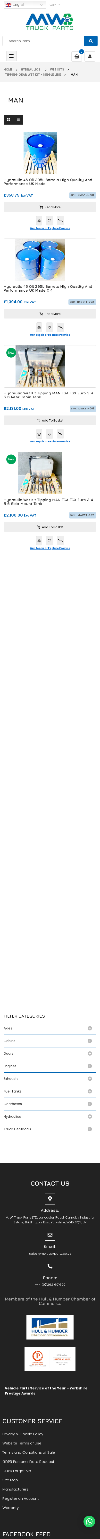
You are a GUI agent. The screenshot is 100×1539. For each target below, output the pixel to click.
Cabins (9, 1040)
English (18, 4)
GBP (53, 4)
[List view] (18, 120)
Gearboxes (13, 1103)
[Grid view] (8, 120)
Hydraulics (31, 69)
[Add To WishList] (49, 220)
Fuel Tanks (12, 1091)
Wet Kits (57, 69)
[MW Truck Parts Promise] (60, 220)
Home (8, 69)
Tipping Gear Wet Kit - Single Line (32, 74)
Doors (8, 1053)
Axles (9, 1028)
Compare (39, 220)
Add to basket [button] (52, 420)
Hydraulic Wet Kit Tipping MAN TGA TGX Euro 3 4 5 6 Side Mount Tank (48, 502)
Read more (52, 207)
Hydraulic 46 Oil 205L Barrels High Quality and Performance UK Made (48, 182)
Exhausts (11, 1078)
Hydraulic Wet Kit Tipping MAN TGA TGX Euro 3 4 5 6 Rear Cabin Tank (48, 395)
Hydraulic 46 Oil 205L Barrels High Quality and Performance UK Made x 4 (48, 289)
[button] (89, 1521)
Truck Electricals (17, 1129)
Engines (10, 1066)
